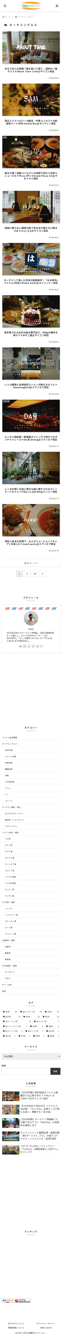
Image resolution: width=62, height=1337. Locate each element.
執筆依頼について (16, 1327)
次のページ (31, 563)
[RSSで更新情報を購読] (41, 646)
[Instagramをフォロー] (25, 646)
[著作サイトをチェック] (20, 646)
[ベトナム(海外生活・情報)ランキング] (22, 1300)
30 (35, 573)
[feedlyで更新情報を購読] (37, 646)
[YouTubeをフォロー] (29, 646)
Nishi (31, 629)
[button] (56, 748)
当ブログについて (16, 1323)
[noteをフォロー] (33, 646)
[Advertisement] (31, 688)
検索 (3, 1065)
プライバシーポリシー (46, 1323)
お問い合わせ (46, 1327)
